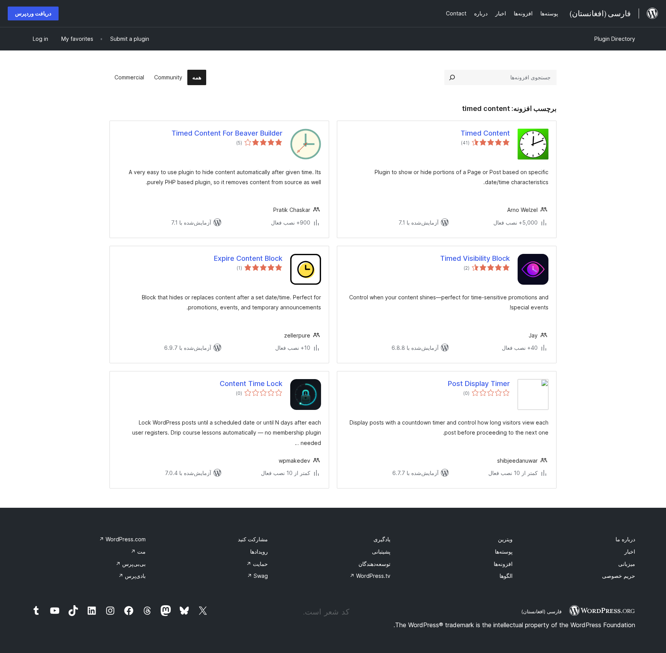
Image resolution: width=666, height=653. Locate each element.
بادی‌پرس (132, 575)
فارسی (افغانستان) (541, 611)
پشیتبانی (381, 551)
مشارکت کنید (253, 539)
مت (138, 551)
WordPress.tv (370, 575)
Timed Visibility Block (475, 258)
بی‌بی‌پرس (131, 564)
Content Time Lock (251, 383)
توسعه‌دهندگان (374, 564)
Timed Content (485, 133)
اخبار (629, 551)
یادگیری (381, 539)
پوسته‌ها (504, 551)
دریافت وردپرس (33, 13)
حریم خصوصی (618, 575)
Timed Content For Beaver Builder (227, 133)
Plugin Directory (614, 38)
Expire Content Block (248, 258)
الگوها (506, 575)
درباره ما (625, 539)
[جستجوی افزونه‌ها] (452, 77)
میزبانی (626, 564)
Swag (257, 575)
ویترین (505, 539)
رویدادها (259, 551)
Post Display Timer (479, 383)
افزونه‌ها (503, 564)
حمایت (257, 564)
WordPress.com (122, 539)
